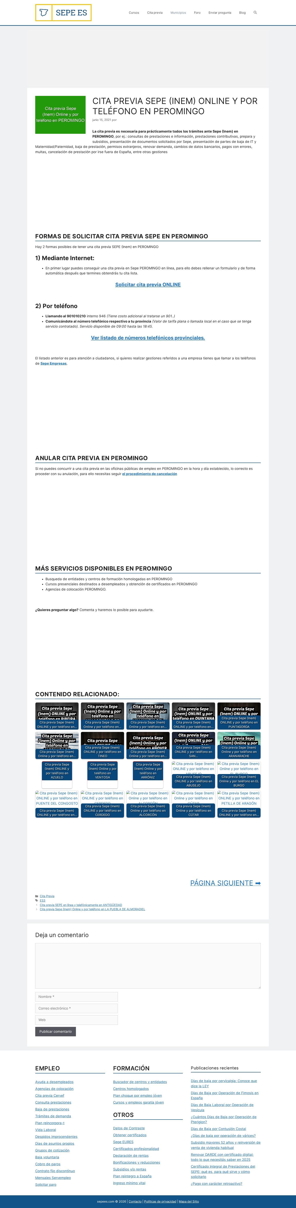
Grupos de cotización (52, 1150)
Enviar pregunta (220, 13)
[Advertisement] (148, 58)
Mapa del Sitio (189, 1201)
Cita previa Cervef (49, 1096)
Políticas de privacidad (160, 1201)
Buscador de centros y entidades (140, 1082)
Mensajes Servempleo (53, 1178)
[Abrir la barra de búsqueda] (255, 13)
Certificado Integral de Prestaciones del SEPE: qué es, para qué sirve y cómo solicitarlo (223, 1171)
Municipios (178, 13)
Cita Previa (47, 896)
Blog (242, 13)
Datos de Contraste (129, 1128)
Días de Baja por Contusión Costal (218, 1129)
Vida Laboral (45, 1130)
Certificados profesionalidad (136, 1149)
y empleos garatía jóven (144, 1102)
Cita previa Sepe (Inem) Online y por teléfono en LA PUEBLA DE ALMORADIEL (92, 909)
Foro (197, 13)
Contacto (135, 1201)
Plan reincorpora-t (49, 1123)
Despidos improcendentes (56, 1137)
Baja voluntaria (47, 1157)
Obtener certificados (130, 1135)
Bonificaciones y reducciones (136, 1162)
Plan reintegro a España (132, 1176)
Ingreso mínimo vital (129, 1183)
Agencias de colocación (54, 1089)
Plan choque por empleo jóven (137, 1096)
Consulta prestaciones (53, 1102)
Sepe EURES (123, 1142)
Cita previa (154, 13)
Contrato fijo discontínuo (55, 1171)
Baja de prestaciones (52, 1109)
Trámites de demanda (53, 1116)
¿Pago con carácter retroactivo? (216, 1184)
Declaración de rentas (131, 1156)
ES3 (42, 900)
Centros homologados (131, 1089)
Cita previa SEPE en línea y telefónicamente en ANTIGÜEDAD (81, 905)
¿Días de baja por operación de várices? (223, 1136)
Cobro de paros (47, 1164)
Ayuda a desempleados (54, 1082)
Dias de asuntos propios (54, 1144)
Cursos (134, 13)
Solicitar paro (45, 1185)
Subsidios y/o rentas (129, 1169)
